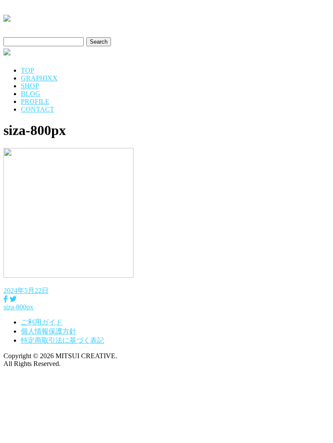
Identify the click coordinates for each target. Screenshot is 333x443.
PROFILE (35, 101)
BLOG (30, 93)
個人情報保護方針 (48, 331)
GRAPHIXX (39, 78)
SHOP (30, 86)
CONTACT (37, 109)
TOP (27, 70)
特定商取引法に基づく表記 (62, 340)
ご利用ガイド (41, 322)
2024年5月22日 (26, 290)
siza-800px (18, 307)
